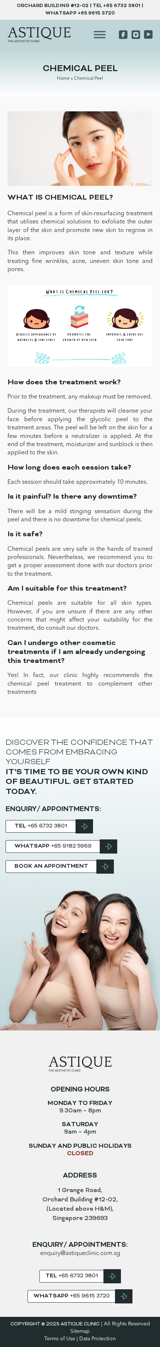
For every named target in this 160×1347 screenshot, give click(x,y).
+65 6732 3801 (121, 6)
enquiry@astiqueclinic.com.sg (80, 1254)
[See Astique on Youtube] (147, 34)
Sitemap (80, 1331)
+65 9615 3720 (96, 13)
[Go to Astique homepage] (39, 34)
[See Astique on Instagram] (135, 34)
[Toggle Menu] (100, 34)
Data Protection (97, 1338)
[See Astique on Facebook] (123, 34)
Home (63, 78)
